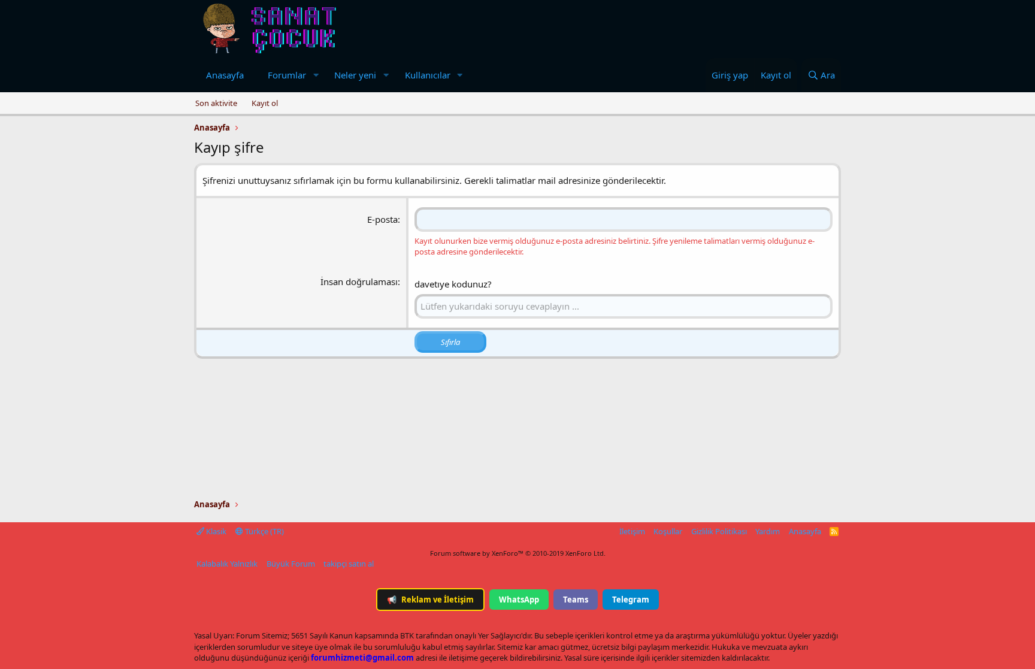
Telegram (630, 599)
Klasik (215, 531)
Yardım (767, 531)
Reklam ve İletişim (430, 599)
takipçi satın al (348, 563)
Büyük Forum (291, 563)
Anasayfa (225, 75)
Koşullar (667, 531)
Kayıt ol (265, 103)
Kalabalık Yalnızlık (227, 563)
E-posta (382, 219)
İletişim (632, 531)
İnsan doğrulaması (359, 281)
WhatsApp (519, 599)
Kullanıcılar (427, 75)
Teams (575, 599)
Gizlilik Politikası (719, 531)
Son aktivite (216, 103)
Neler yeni (355, 75)
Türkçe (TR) (263, 531)
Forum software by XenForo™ (518, 553)
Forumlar (287, 75)
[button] (315, 75)
